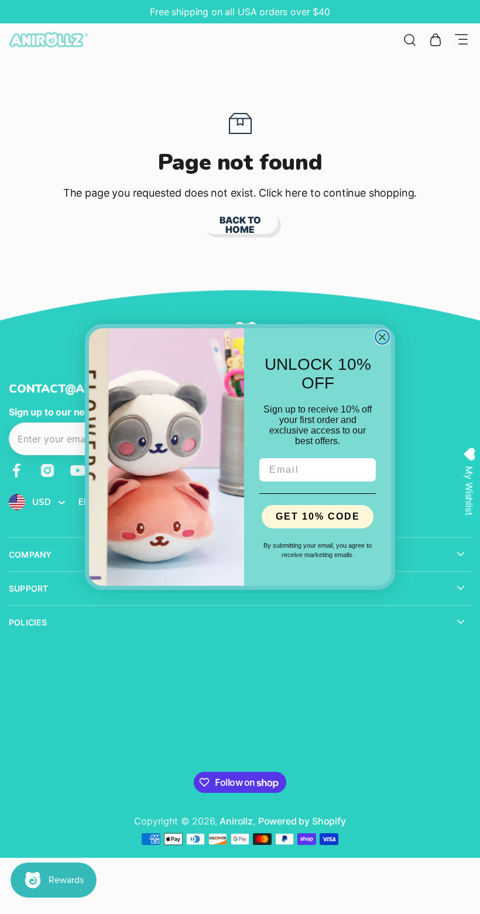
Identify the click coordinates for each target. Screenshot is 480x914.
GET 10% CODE (318, 516)
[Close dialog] (382, 337)
